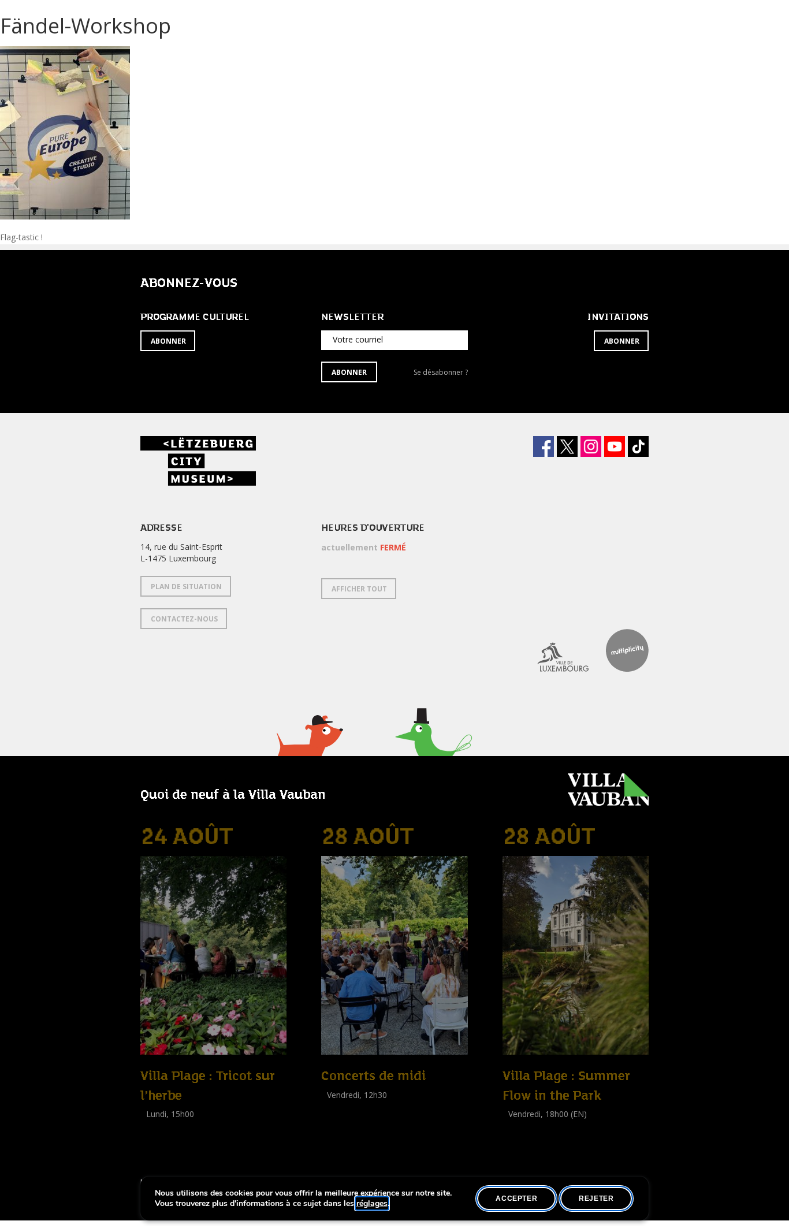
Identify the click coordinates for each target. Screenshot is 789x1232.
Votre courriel (358, 339)
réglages (372, 1203)
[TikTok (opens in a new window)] (638, 446)
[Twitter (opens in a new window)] (567, 446)
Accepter (516, 1198)
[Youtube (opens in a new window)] (614, 446)
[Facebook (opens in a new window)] (543, 446)
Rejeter (596, 1198)
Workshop (159, 1127)
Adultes (156, 1139)
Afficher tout (359, 589)
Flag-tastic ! (21, 237)
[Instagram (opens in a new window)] (590, 446)
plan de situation (186, 586)
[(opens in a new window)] (554, 650)
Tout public (344, 1107)
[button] (309, 750)
